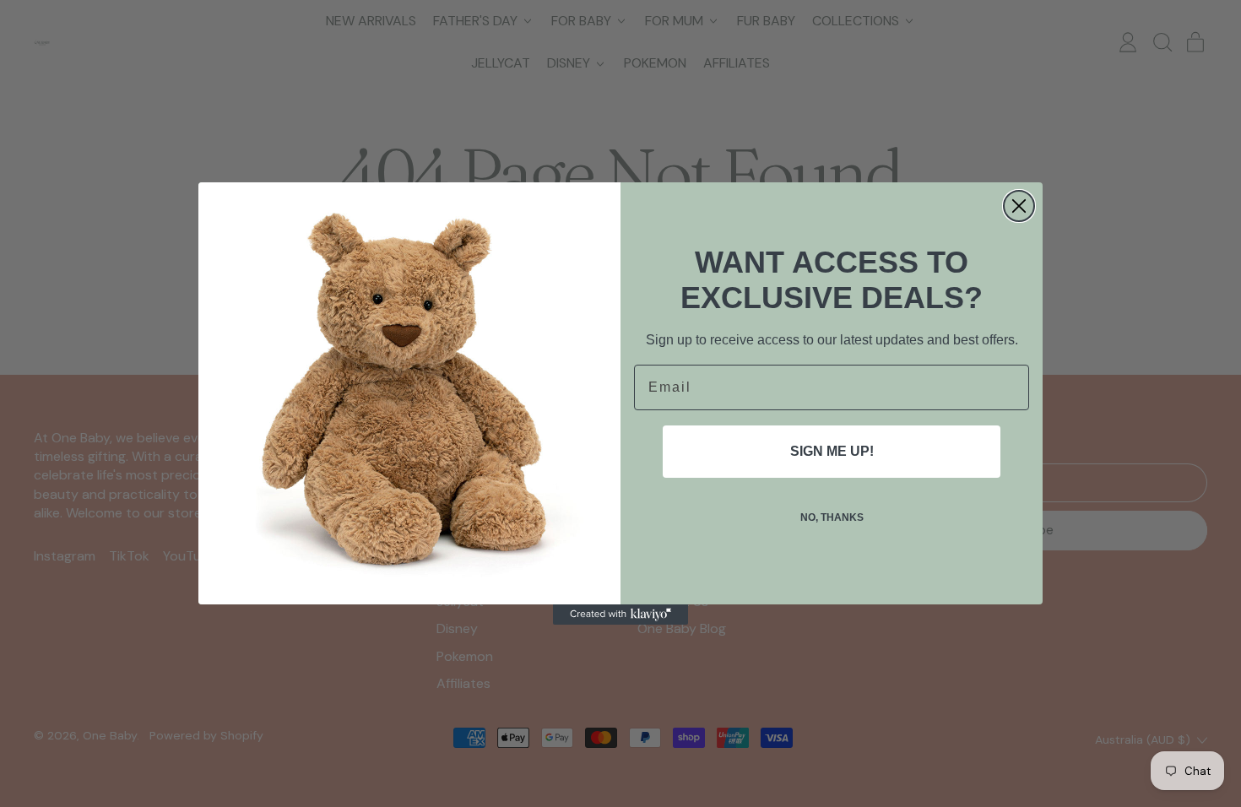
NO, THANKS (832, 517)
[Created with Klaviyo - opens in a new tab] (620, 614)
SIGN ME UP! (832, 451)
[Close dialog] (1019, 206)
